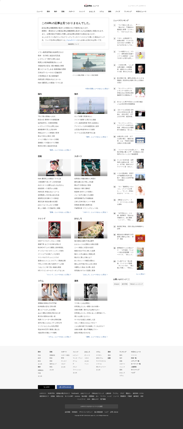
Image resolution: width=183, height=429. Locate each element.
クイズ (118, 11)
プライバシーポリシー (86, 412)
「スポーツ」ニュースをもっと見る (94, 212)
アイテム (115, 393)
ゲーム (75, 361)
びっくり (87, 355)
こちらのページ (72, 40)
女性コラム (99, 358)
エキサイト (142, 6)
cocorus (77, 396)
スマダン (99, 355)
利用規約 (74, 412)
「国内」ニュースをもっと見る (59, 150)
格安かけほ (59, 396)
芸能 (62, 11)
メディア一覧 (135, 361)
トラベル (99, 364)
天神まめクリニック (98, 393)
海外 (55, 11)
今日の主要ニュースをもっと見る (96, 88)
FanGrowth (75, 393)
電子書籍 (103, 399)
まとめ (40, 364)
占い (97, 396)
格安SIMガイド (44, 396)
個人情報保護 (98, 412)
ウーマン (103, 396)
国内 (48, 11)
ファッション (77, 369)
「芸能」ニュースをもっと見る (59, 212)
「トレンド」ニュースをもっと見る (57, 274)
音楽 (51, 361)
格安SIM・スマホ (138, 393)
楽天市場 (124, 284)
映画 (51, 358)
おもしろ (92, 11)
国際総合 (40, 370)
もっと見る (140, 274)
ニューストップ (133, 6)
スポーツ (72, 11)
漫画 (109, 11)
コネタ (87, 358)
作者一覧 (134, 358)
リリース (134, 355)
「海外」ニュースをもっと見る (95, 137)
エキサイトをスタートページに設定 (91, 406)
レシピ (109, 396)
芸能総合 (52, 355)
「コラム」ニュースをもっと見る (58, 337)
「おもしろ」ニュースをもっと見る (94, 274)
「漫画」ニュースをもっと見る (95, 337)
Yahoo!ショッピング (136, 284)
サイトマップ (135, 369)
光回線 (53, 396)
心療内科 (108, 393)
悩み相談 (84, 396)
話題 (109, 358)
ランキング (128, 11)
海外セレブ (53, 364)
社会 (39, 355)
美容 (142, 396)
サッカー (64, 361)
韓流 (51, 367)
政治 (39, 361)
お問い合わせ (114, 412)
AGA (88, 399)
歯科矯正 (136, 396)
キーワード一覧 (136, 364)
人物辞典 (134, 367)
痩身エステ (95, 399)
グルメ (75, 367)
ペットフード (81, 399)
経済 (39, 358)
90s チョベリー (101, 367)
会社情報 (67, 412)
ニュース (40, 11)
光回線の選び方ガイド (63, 393)
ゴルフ (63, 364)
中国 (39, 373)
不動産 (130, 396)
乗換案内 (123, 396)
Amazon (116, 284)
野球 (62, 358)
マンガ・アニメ (77, 358)
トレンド (82, 11)
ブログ (122, 393)
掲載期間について (73, 44)
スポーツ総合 (65, 355)
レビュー (75, 355)
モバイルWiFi (69, 396)
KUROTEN (51, 393)
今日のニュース (141, 11)
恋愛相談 (91, 396)
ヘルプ (133, 372)
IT (73, 364)
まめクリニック (85, 393)
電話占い (128, 393)
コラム (101, 11)
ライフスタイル (101, 361)
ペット (87, 364)
